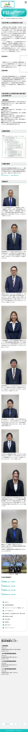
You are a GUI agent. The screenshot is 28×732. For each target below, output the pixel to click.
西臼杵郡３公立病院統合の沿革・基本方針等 (15, 613)
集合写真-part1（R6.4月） (9, 586)
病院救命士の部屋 (9, 616)
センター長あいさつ (9, 610)
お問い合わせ (8, 625)
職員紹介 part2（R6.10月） (9, 590)
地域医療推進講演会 (9, 605)
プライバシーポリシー (10, 627)
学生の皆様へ (8, 619)
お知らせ (7, 602)
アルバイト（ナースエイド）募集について (14, 608)
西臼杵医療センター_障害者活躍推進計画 (10, 175)
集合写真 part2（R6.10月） (9, 594)
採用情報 (7, 622)
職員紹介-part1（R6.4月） (9, 581)
